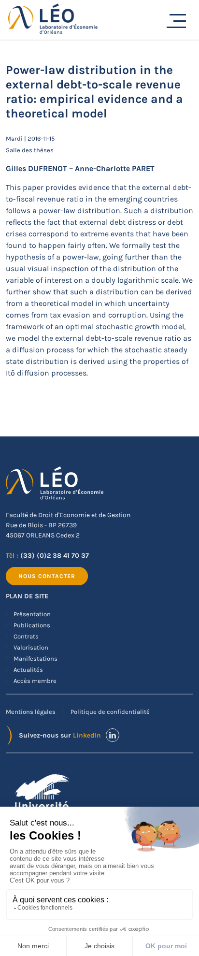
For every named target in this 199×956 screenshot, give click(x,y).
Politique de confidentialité (110, 711)
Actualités (28, 669)
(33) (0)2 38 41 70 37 (54, 555)
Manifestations (35, 658)
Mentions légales (31, 711)
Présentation (32, 614)
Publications (32, 625)
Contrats (26, 636)
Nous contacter (46, 576)
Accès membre (35, 680)
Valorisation (31, 647)
